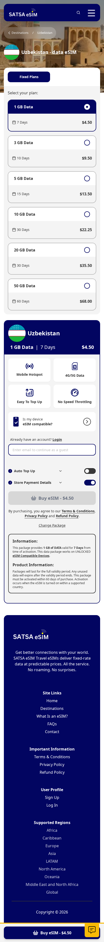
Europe (52, 845)
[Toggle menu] (91, 13)
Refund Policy (67, 516)
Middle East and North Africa (52, 884)
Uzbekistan (44, 33)
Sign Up (52, 797)
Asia (52, 853)
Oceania (52, 876)
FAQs (52, 724)
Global (52, 892)
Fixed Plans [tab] (29, 76)
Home (52, 700)
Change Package (52, 525)
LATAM (52, 861)
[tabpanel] (52, 205)
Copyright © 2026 (52, 912)
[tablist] (52, 77)
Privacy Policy (36, 516)
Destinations (52, 708)
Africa (52, 830)
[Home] (23, 12)
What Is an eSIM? (52, 716)
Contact (52, 731)
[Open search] (78, 12)
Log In (52, 805)
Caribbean (52, 838)
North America (52, 869)
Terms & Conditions (78, 511)
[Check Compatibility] (86, 422)
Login (57, 439)
